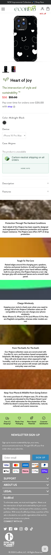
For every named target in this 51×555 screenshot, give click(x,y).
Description (8, 183)
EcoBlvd (18, 552)
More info (25, 168)
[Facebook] (10, 529)
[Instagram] (21, 529)
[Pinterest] (26, 529)
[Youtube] (15, 529)
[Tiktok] (31, 529)
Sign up (40, 457)
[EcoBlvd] (25, 9)
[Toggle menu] (3, 9)
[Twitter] (5, 529)
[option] (25, 38)
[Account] (42, 9)
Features (6, 191)
